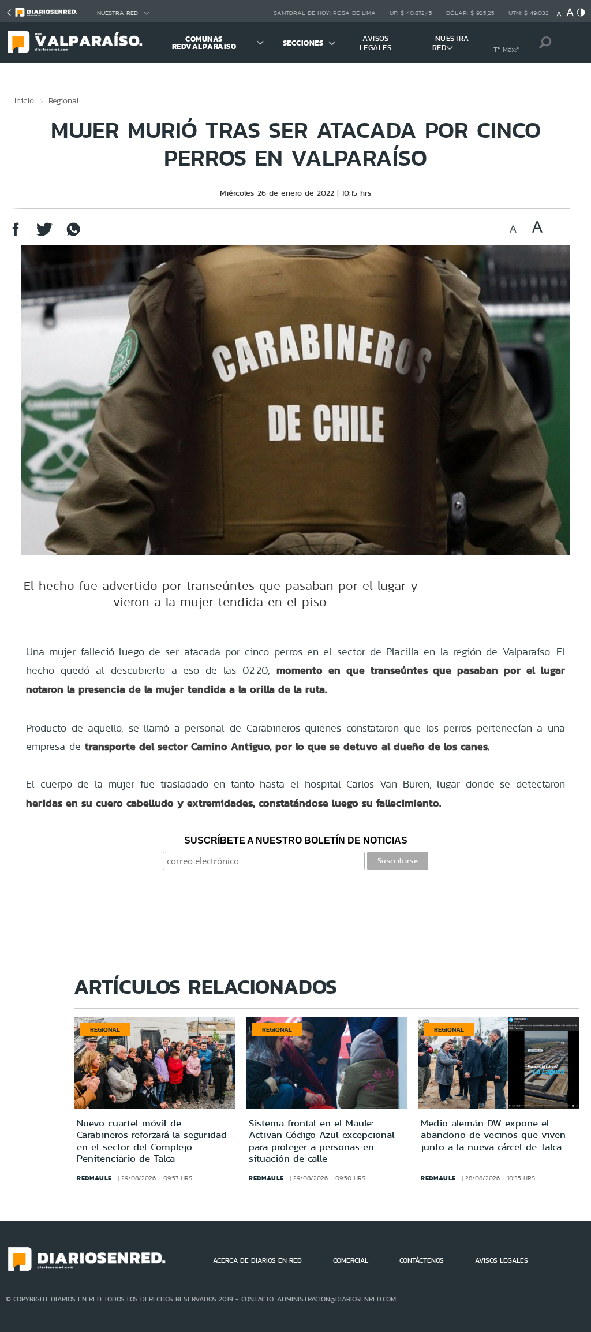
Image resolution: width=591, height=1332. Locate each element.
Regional (63, 100)
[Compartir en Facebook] (15, 234)
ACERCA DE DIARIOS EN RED (257, 1260)
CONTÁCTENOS (421, 1260)
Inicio (24, 100)
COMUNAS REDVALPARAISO (204, 42)
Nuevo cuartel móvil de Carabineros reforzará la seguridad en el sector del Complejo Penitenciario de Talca (152, 1140)
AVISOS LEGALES (376, 43)
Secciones (303, 43)
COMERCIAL (350, 1260)
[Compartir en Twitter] (44, 234)
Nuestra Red (117, 13)
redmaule (94, 1177)
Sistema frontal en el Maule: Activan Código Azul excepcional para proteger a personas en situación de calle (322, 1140)
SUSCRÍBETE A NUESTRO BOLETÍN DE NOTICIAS (295, 840)
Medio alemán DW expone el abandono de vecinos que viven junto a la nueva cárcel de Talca (493, 1135)
